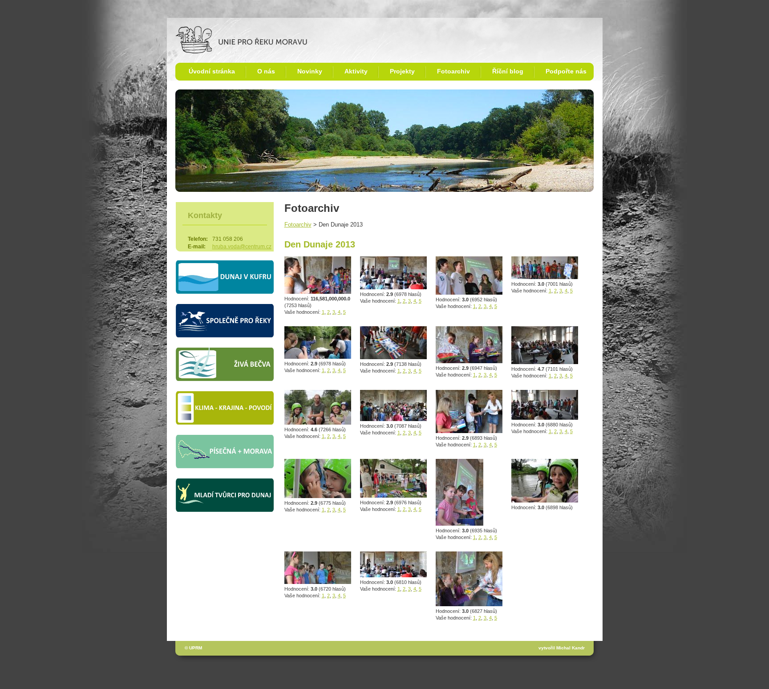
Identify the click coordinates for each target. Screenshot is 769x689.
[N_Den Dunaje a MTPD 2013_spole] (393, 357)
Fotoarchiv (453, 71)
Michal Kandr (570, 647)
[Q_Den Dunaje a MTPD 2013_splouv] (317, 356)
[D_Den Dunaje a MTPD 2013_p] (469, 604)
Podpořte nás (566, 71)
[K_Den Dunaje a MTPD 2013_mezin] (317, 291)
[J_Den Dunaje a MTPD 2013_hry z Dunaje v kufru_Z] (544, 417)
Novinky (309, 71)
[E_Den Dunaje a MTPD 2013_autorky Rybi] (469, 361)
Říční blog (507, 71)
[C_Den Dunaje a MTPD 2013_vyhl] (393, 287)
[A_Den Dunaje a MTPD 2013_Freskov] (393, 419)
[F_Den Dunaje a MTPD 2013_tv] (469, 292)
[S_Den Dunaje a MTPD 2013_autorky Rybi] (544, 500)
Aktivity (356, 71)
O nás (266, 71)
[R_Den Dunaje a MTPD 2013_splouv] (317, 422)
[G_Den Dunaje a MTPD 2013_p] (469, 431)
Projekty (402, 71)
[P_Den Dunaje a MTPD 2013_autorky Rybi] (317, 496)
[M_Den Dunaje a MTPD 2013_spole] (544, 277)
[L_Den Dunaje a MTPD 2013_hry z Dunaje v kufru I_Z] (317, 582)
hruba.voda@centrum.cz (241, 246)
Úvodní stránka (212, 71)
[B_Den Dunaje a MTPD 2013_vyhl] (393, 575)
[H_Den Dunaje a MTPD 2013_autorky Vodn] (459, 523)
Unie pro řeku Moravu (205, 29)
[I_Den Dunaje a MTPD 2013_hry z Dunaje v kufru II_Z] (544, 362)
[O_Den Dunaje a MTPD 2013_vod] (393, 495)
